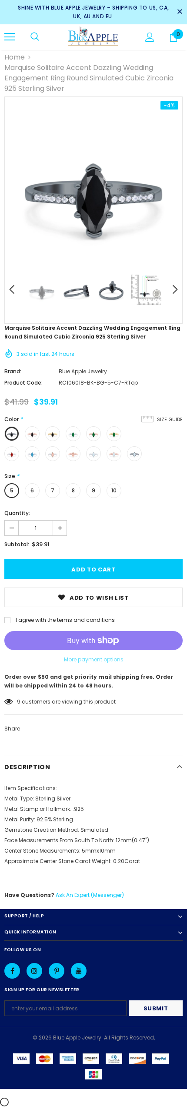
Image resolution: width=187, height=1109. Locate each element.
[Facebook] (12, 971)
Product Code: (23, 382)
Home (14, 57)
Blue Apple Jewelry (83, 371)
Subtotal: (16, 544)
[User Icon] (149, 37)
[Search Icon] (34, 37)
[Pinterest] (56, 971)
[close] (179, 12)
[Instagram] (34, 971)
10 (114, 490)
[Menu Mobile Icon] (9, 37)
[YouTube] (79, 971)
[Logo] (93, 37)
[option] (93, 185)
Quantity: (17, 513)
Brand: (12, 371)
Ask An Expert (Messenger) (90, 895)
